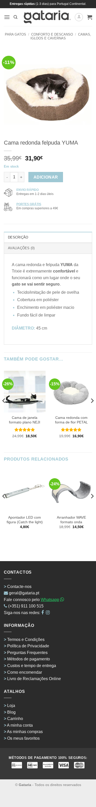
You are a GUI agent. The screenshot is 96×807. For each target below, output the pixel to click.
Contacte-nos (19, 586)
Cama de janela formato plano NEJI (24, 420)
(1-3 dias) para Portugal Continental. (60, 4)
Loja (11, 705)
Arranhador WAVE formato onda (71, 520)
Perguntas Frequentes (27, 652)
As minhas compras (25, 731)
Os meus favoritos (23, 738)
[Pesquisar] (15, 17)
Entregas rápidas (22, 4)
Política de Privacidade (28, 646)
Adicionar (46, 177)
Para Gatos (15, 34)
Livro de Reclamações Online (34, 679)
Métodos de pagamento (28, 659)
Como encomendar (24, 672)
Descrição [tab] (18, 237)
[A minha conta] (79, 17)
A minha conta (20, 725)
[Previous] (4, 411)
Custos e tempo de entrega (31, 665)
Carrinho (15, 718)
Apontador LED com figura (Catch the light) (25, 520)
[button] (7, 17)
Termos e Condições (26, 639)
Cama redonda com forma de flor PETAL (71, 420)
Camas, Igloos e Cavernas (60, 36)
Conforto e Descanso (52, 34)
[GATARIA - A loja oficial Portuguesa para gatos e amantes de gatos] (47, 17)
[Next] (92, 411)
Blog (11, 712)
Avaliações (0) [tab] (21, 248)
